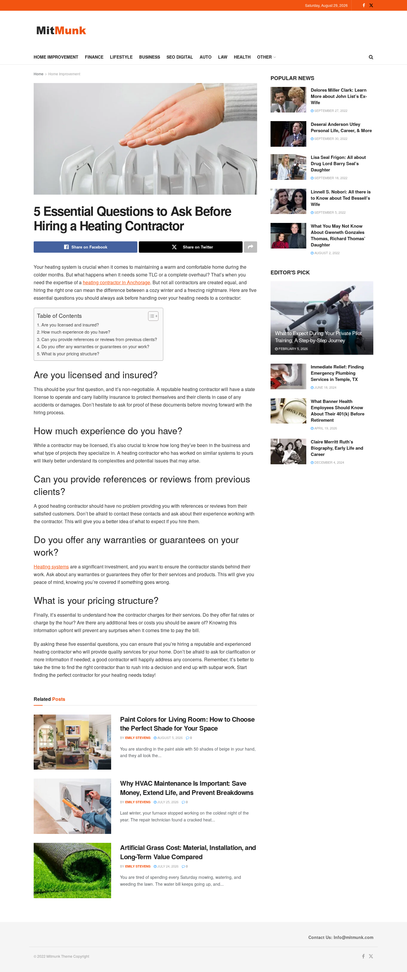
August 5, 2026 (169, 737)
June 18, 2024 (324, 387)
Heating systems (51, 566)
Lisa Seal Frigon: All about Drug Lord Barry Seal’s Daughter (338, 163)
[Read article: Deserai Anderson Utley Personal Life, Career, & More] (288, 134)
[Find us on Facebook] (364, 5)
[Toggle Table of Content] (150, 316)
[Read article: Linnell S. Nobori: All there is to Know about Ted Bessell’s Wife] (288, 201)
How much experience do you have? (75, 332)
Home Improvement (56, 57)
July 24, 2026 (167, 866)
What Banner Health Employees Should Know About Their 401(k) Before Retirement (337, 410)
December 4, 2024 (328, 462)
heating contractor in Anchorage (116, 282)
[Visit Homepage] (61, 30)
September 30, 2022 (330, 138)
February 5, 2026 (293, 348)
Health (242, 57)
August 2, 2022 (326, 252)
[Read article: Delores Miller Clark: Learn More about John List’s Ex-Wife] (288, 99)
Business (149, 57)
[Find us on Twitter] (371, 5)
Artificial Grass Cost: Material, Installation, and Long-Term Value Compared (188, 852)
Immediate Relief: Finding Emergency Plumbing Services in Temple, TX (337, 372)
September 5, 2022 (329, 212)
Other (264, 57)
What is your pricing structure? (70, 353)
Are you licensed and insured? (70, 324)
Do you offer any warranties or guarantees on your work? (95, 346)
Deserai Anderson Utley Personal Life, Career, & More (341, 127)
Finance (94, 57)
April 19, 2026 (325, 428)
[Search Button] (371, 56)
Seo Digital (180, 57)
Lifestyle (121, 57)
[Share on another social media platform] (250, 247)
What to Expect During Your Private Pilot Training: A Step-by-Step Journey (318, 336)
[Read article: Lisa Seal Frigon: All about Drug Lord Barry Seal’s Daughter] (288, 167)
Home (39, 73)
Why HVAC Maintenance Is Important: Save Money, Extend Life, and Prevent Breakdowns (187, 787)
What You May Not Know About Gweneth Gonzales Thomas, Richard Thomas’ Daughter (338, 235)
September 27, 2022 (330, 110)
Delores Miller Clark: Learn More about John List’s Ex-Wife (339, 96)
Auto (206, 57)
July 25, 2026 (167, 801)
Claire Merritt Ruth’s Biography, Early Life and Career (337, 447)
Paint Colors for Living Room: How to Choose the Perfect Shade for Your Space (187, 723)
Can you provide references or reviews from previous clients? (99, 339)
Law (222, 57)
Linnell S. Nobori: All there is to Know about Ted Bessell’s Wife (341, 197)
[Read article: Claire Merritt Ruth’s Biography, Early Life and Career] (288, 451)
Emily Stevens (137, 737)
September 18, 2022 (330, 177)
